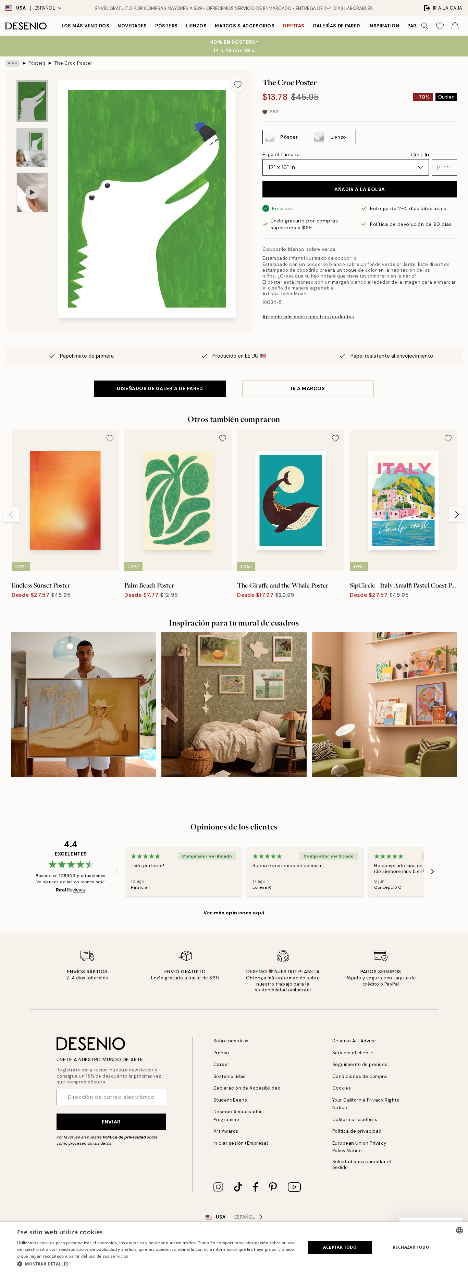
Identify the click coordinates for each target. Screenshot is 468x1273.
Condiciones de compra (359, 1076)
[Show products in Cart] (455, 26)
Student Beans (230, 1100)
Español (45, 8)
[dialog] (234, 1247)
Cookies (341, 1088)
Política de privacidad (124, 1137)
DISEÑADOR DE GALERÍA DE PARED (160, 388)
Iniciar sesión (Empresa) (241, 1143)
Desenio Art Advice (354, 1041)
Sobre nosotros (231, 1041)
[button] (444, 167)
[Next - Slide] (457, 514)
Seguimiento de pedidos (359, 1064)
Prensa (221, 1053)
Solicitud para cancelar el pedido (362, 1164)
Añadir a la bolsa (359, 189)
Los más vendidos (85, 26)
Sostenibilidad (229, 1076)
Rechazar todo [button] (411, 1247)
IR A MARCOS (308, 388)
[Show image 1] (32, 101)
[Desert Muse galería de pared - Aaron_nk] (83, 704)
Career (221, 1064)
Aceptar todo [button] (340, 1247)
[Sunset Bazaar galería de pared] (384, 704)
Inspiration (383, 26)
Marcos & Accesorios (244, 26)
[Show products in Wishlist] (439, 26)
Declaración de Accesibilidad (247, 1088)
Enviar (111, 1122)
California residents (355, 1119)
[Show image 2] (32, 147)
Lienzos (196, 26)
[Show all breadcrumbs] (12, 63)
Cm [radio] (415, 154)
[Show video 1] (32, 192)
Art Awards (225, 1131)
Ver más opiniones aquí (234, 913)
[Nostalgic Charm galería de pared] (233, 704)
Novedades (132, 26)
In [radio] (426, 154)
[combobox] (459, 1230)
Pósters (166, 26)
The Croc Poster (73, 63)
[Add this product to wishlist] (238, 84)
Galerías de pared (336, 26)
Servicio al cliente (352, 1053)
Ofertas (294, 26)
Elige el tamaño (281, 154)
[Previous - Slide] (11, 514)
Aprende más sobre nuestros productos (308, 317)
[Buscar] (424, 26)
